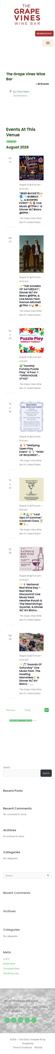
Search (6, 767)
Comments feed (11, 968)
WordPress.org (10, 973)
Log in (6, 958)
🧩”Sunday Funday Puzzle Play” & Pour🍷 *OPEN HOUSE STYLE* (29, 372)
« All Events (42, 83)
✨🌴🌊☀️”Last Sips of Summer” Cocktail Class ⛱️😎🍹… (31, 519)
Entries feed (9, 963)
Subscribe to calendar (21, 720)
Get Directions (20, 95)
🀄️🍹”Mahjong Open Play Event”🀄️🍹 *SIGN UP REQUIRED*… (31, 450)
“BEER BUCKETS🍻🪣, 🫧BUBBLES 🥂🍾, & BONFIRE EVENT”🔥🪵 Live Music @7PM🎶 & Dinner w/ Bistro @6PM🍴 (31, 203)
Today (27, 710)
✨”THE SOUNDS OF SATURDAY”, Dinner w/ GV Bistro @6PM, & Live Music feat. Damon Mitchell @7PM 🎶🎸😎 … (30, 295)
